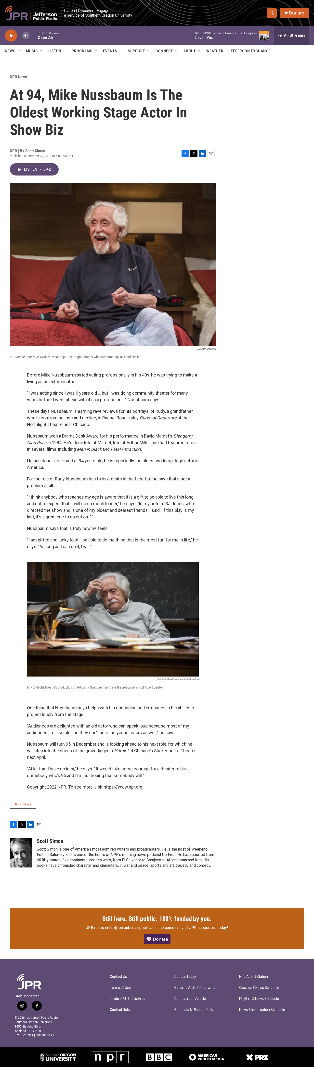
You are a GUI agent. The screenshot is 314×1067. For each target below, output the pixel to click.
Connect (164, 51)
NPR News (18, 76)
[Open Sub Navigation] (19, 51)
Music (32, 51)
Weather (214, 51)
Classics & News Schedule (259, 988)
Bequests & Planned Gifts (194, 1010)
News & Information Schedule (262, 1010)
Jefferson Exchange (249, 51)
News (10, 51)
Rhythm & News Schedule (259, 999)
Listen (54, 51)
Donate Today (185, 977)
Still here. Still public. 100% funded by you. (157, 918)
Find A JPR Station (253, 977)
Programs (82, 51)
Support (136, 51)
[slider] (33, 35)
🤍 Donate (157, 939)
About (189, 51)
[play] (11, 35)
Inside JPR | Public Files (127, 999)
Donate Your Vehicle (190, 999)
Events (110, 51)
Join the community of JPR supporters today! (189, 927)
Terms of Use (120, 988)
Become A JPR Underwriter (195, 988)
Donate (296, 12)
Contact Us (118, 977)
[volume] (26, 35)
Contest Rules (120, 1010)
